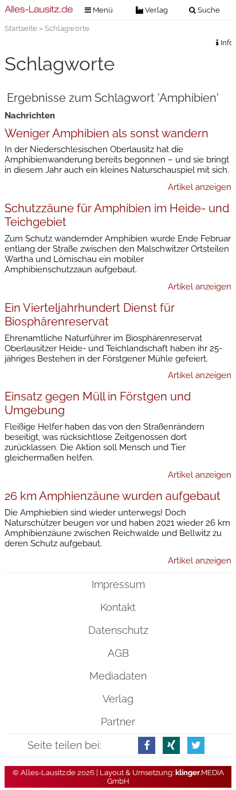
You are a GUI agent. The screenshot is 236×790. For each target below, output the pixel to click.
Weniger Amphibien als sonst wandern (107, 133)
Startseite (21, 28)
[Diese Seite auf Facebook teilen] (146, 745)
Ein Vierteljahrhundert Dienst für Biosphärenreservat (90, 314)
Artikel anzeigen (199, 187)
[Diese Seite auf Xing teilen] (171, 745)
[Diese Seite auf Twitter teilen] (195, 745)
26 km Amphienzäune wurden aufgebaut (113, 496)
